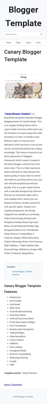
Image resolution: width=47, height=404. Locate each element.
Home (8, 43)
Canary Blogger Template (17, 113)
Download (17, 384)
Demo (7, 384)
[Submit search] (41, 34)
